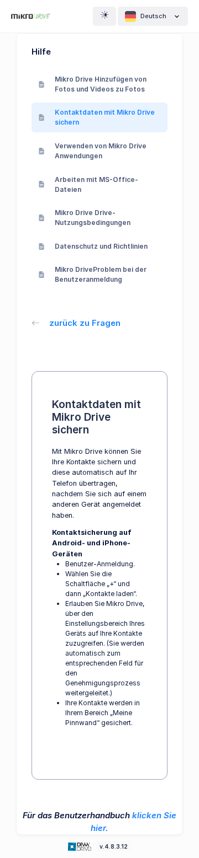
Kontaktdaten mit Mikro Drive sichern (105, 117)
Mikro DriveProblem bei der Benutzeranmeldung (100, 274)
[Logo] (80, 846)
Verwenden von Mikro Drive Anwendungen (100, 151)
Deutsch (153, 16)
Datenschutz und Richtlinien (101, 246)
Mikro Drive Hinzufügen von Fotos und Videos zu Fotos (100, 84)
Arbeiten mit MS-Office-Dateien (96, 184)
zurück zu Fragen (85, 323)
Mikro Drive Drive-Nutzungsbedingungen (92, 217)
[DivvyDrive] (31, 16)
